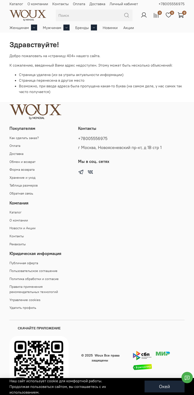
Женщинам (19, 27)
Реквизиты (17, 244)
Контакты (60, 3)
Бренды (82, 27)
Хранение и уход (22, 177)
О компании (37, 3)
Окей (164, 386)
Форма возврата (22, 169)
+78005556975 (172, 3)
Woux (99, 355)
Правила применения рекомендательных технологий (33, 289)
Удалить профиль (22, 308)
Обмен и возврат (22, 162)
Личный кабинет (124, 3)
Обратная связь (21, 193)
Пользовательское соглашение (33, 271)
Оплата (79, 3)
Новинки (110, 27)
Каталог (16, 3)
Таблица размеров (23, 185)
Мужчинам (52, 27)
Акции (128, 27)
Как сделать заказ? (24, 138)
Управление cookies (24, 300)
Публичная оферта (23, 263)
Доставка (97, 3)
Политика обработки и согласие (34, 279)
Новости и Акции (22, 228)
